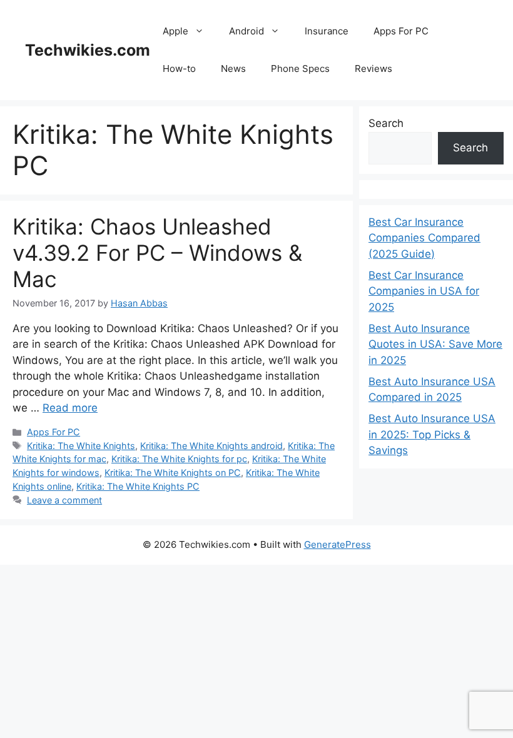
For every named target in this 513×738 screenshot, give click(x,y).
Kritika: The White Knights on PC (172, 472)
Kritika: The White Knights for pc (179, 458)
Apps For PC (401, 31)
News (233, 68)
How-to (179, 68)
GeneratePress (337, 544)
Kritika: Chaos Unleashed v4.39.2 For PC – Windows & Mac (157, 252)
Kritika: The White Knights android (211, 445)
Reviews (373, 68)
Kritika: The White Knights (81, 445)
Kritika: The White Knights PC (138, 486)
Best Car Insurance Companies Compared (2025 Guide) (424, 238)
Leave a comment (64, 500)
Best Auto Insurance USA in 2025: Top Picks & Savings (431, 434)
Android (246, 31)
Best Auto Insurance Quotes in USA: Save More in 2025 (435, 344)
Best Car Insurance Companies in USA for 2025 (423, 291)
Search (386, 123)
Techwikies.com (87, 50)
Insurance (326, 31)
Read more (70, 408)
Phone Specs (300, 68)
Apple (175, 31)
